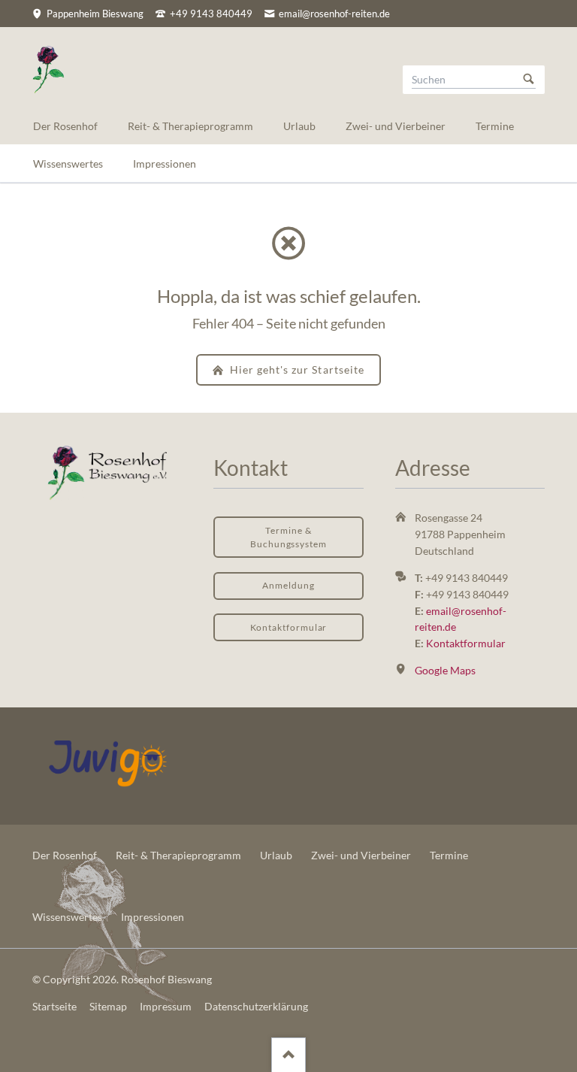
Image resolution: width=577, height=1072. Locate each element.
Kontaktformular (289, 627)
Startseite (54, 1006)
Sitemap (108, 1006)
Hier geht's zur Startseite (295, 369)
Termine (449, 855)
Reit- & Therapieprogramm (178, 855)
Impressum (166, 1006)
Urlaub (276, 855)
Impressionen (152, 916)
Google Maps (445, 670)
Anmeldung (288, 585)
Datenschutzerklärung (256, 1006)
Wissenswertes (67, 916)
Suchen (528, 79)
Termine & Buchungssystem (288, 537)
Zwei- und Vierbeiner (361, 855)
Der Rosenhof (64, 855)
